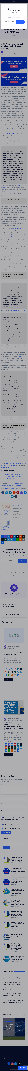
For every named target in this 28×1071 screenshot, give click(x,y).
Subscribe (20, 21)
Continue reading (14, 26)
